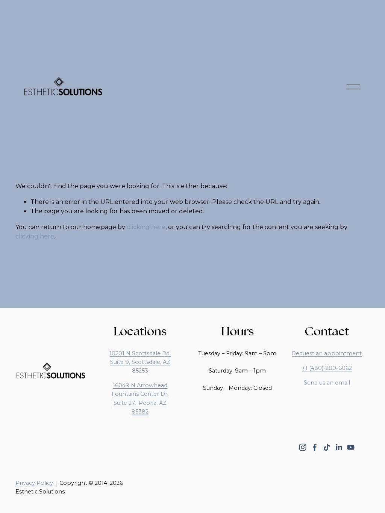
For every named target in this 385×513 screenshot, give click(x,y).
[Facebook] (314, 447)
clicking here (146, 227)
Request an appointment (327, 353)
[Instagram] (302, 447)
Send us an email (327, 382)
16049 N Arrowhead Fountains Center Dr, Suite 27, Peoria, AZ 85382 (140, 398)
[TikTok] (326, 447)
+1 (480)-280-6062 (327, 368)
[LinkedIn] (339, 447)
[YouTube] (351, 447)
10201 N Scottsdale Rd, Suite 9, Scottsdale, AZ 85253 (140, 362)
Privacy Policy (34, 483)
